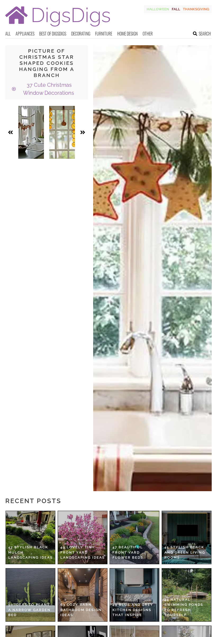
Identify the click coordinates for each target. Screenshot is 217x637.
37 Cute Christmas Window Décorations (48, 89)
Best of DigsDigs (52, 33)
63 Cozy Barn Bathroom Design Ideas (81, 610)
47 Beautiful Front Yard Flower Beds (127, 552)
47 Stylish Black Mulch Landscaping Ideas (30, 552)
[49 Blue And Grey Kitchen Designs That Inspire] (134, 594)
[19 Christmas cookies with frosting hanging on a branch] (31, 132)
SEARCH (205, 33)
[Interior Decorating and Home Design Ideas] (57, 27)
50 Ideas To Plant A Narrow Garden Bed (29, 610)
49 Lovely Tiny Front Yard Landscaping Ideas (82, 552)
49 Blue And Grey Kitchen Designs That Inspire (132, 610)
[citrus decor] (62, 132)
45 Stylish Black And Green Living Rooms (184, 552)
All (8, 33)
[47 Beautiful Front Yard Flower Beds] (134, 537)
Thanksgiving (196, 9)
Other (148, 33)
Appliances (25, 33)
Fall (176, 9)
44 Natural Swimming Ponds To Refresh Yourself (183, 607)
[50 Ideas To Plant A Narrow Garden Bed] (30, 594)
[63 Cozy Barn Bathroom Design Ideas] (82, 594)
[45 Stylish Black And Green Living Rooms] (186, 537)
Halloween (158, 9)
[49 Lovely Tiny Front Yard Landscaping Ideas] (82, 537)
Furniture (103, 33)
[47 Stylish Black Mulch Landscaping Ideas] (30, 537)
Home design (127, 33)
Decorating (80, 33)
